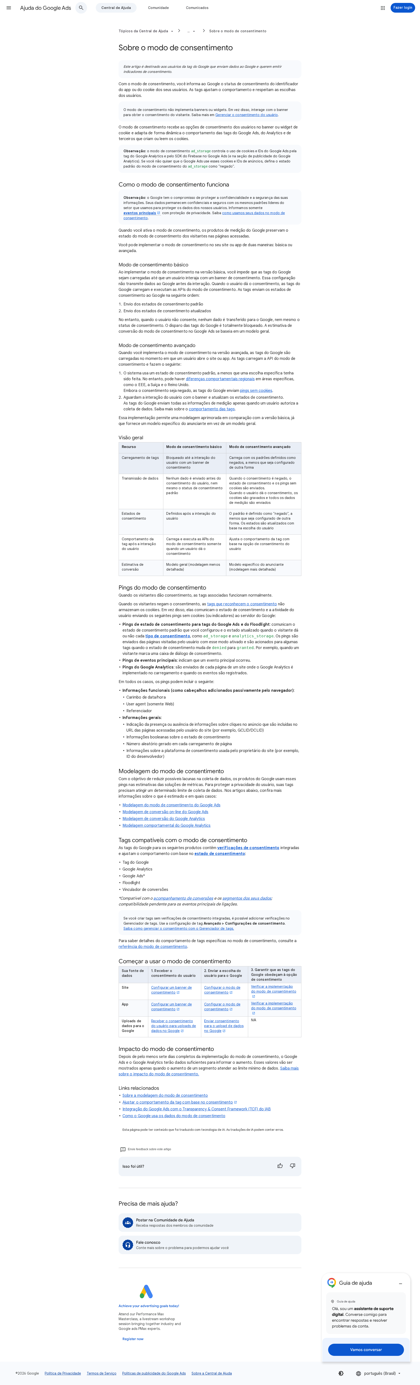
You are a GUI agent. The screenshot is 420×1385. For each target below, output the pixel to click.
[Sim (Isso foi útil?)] (280, 1166)
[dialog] (366, 1317)
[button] (9, 8)
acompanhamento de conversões (183, 898)
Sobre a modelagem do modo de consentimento (165, 1095)
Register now (132, 1339)
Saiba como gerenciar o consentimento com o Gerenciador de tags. (178, 928)
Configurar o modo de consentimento (222, 990)
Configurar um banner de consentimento (171, 990)
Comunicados (197, 8)
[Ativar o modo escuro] (341, 1373)
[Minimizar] (400, 1281)
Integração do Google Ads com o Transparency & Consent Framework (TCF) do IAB (196, 1109)
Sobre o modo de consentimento (237, 31)
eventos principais (139, 213)
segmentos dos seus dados (246, 898)
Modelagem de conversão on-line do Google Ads (165, 812)
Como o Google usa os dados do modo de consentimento (173, 1116)
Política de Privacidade (63, 1373)
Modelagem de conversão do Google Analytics (163, 818)
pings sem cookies (256, 390)
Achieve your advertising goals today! (149, 1306)
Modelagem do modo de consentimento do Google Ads (171, 805)
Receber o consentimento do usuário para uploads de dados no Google (173, 1026)
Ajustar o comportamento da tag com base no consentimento (177, 1102)
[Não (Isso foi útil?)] (293, 1166)
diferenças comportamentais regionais (220, 379)
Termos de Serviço (101, 1373)
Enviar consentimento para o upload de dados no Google (224, 1026)
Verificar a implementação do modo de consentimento (273, 989)
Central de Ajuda (116, 8)
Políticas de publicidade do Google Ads (154, 1373)
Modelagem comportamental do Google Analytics (166, 825)
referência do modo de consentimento (153, 946)
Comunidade (158, 8)
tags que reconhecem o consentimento (242, 604)
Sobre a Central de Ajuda (212, 1373)
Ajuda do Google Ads (45, 8)
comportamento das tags (212, 409)
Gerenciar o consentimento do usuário (246, 115)
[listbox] (378, 1373)
